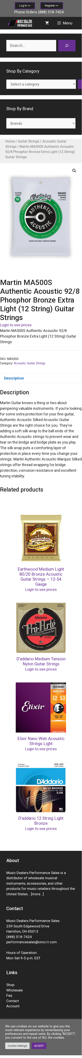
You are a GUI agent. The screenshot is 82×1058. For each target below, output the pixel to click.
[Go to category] (80, 84)
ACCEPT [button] (39, 1045)
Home (10, 141)
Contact (12, 1001)
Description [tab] (14, 378)
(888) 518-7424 (51, 12)
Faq (9, 995)
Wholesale (14, 990)
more (36, 894)
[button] (74, 170)
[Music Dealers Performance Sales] (19, 23)
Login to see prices (16, 325)
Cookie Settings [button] (17, 1045)
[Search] (66, 46)
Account (13, 1006)
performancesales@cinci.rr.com (31, 942)
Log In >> (24, 5)
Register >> (52, 5)
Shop (10, 985)
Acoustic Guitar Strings (29, 363)
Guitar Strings (28, 141)
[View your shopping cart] (47, 23)
